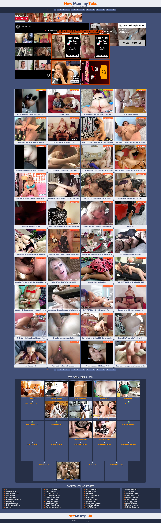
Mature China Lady (92, 495)
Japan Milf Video (131, 503)
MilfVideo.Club (91, 491)
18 (107, 9)
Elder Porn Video (52, 499)
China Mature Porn (92, 505)
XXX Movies (129, 491)
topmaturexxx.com (52, 493)
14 (93, 9)
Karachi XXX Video (132, 495)
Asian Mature (10, 495)
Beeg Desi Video (131, 499)
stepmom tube (11, 497)
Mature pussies (51, 491)
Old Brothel (90, 497)
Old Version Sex (131, 489)
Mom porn (89, 493)
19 (110, 9)
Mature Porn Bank (92, 489)
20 (114, 9)
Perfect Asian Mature (53, 495)
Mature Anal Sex (11, 491)
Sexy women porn (131, 493)
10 (80, 9)
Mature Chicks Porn (53, 489)
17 (103, 9)
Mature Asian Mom (52, 505)
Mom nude (9, 507)
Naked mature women (93, 503)
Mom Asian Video (52, 501)
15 (97, 9)
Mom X (8, 489)
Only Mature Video (52, 503)
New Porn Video (131, 501)
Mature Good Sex (12, 503)
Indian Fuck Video (131, 497)
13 (90, 9)
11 (83, 9)
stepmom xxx (10, 501)
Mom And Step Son (52, 497)
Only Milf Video (91, 507)
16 (100, 9)
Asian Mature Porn (12, 493)
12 (87, 9)
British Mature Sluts (13, 505)
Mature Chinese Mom (13, 499)
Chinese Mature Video (53, 507)
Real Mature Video (92, 499)
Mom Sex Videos (91, 501)
